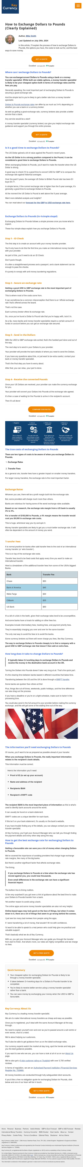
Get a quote (41, 59)
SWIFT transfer (62, 679)
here (31, 1155)
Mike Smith (31, 35)
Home (4, 1129)
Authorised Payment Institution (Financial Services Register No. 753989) (41, 1069)
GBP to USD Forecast (65, 1129)
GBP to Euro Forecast (49, 1129)
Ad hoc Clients (64, 1135)
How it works (54, 1132)
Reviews (78, 1129)
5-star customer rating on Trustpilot (35, 1060)
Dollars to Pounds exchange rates (19, 104)
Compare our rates (41, 409)
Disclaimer (53, 1135)
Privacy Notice (6, 1135)
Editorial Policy (44, 1135)
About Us (69, 1053)
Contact (70, 1132)
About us (63, 1132)
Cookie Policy (17, 1135)
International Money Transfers (12, 1132)
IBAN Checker (44, 1132)
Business (18, 1129)
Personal (10, 1129)
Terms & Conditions (30, 1135)
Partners (26, 1129)
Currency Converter (30, 1132)
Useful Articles (35, 1129)
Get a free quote (41, 953)
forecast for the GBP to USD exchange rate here (48, 202)
